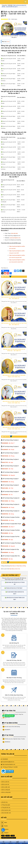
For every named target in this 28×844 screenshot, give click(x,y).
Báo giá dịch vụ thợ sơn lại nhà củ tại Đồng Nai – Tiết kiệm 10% (14, 350)
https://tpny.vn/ (13, 565)
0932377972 (5, 462)
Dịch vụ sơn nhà (5, 784)
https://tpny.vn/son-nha (14, 568)
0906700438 (5, 456)
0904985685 (5, 443)
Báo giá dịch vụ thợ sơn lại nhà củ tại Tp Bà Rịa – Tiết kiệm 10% (14, 323)
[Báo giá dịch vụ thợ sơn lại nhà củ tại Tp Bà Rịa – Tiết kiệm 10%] (14, 313)
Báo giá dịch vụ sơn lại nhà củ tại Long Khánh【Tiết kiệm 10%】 (14, 428)
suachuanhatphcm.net (15, 237)
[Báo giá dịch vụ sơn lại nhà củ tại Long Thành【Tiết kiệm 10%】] (14, 392)
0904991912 (7, 741)
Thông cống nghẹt (6, 805)
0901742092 (5, 501)
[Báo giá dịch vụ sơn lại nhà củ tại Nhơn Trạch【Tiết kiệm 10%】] (14, 366)
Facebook (6, 829)
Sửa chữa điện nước (6, 812)
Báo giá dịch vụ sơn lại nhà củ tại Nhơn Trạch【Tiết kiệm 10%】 (14, 376)
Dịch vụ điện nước (6, 787)
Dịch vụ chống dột (6, 789)
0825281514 (5, 475)
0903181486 (5, 546)
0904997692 (5, 514)
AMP (3, 835)
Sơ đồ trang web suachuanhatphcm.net (8, 837)
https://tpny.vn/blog (21, 565)
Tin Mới (13, 835)
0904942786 (5, 507)
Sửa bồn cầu (5, 802)
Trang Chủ (4, 5)
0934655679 (5, 559)
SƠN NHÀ (10, 5)
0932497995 (5, 520)
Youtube (6, 826)
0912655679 (5, 449)
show (8, 41)
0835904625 (5, 494)
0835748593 (5, 539)
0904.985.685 (14, 233)
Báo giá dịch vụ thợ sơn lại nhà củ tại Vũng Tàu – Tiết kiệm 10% (14, 297)
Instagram (6, 832)
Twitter (5, 822)
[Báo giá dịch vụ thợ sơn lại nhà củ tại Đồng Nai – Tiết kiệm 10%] (14, 340)
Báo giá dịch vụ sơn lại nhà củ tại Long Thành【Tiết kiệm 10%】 (14, 402)
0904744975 (5, 468)
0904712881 (5, 488)
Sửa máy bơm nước (6, 810)
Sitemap (7, 835)
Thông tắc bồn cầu (6, 807)
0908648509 (5, 481)
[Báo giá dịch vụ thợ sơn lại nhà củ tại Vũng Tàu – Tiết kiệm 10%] (14, 287)
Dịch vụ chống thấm (6, 792)
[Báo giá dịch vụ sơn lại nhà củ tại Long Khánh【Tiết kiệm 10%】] (14, 418)
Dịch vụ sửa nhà (5, 781)
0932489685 (5, 533)
